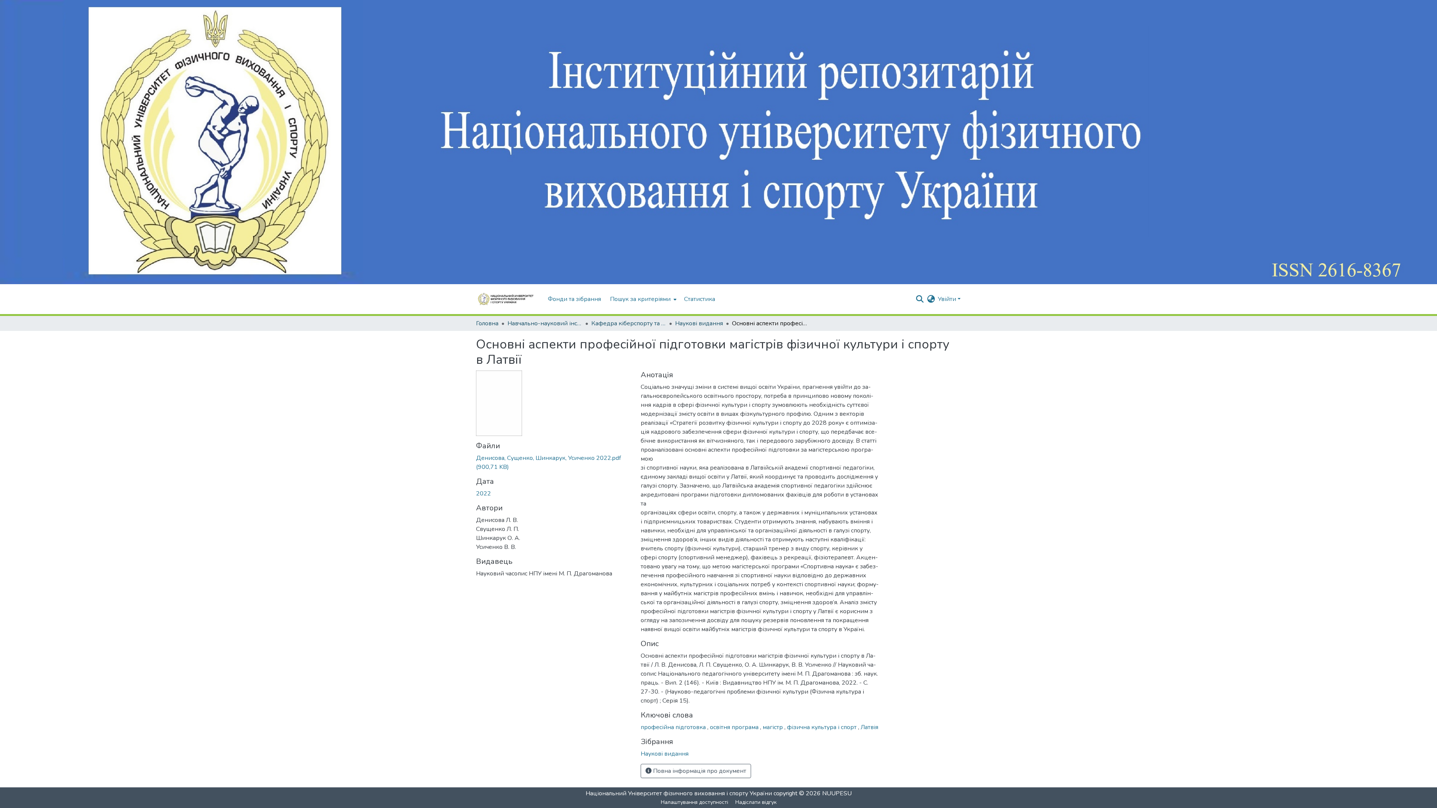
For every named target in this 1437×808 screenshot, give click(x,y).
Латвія (869, 727)
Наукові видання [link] (699, 323)
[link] (554, 462)
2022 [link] (483, 493)
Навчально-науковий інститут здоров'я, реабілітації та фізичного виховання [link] (544, 323)
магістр (773, 727)
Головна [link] (487, 323)
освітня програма (735, 727)
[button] (508, 299)
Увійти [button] (948, 299)
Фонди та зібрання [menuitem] (574, 299)
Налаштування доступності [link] (694, 802)
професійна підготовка (674, 727)
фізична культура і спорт (822, 727)
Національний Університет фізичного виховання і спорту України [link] (679, 793)
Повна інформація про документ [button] (699, 771)
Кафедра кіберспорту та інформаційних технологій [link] (628, 323)
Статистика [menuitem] (699, 299)
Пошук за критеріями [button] (640, 299)
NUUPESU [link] (837, 793)
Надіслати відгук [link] (756, 802)
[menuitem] (642, 299)
